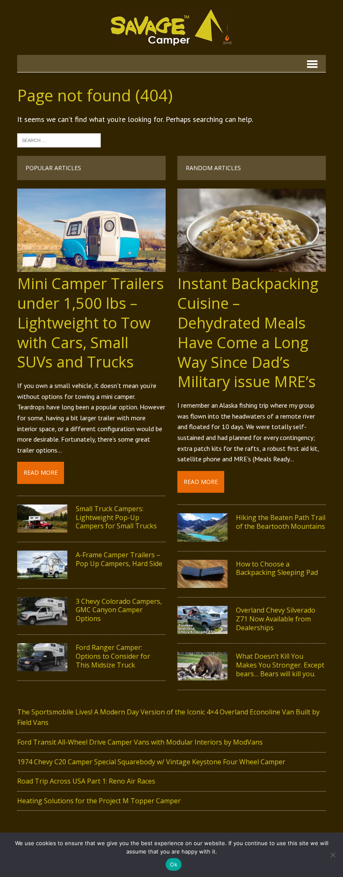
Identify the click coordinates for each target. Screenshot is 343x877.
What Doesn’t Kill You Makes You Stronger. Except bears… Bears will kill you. (280, 665)
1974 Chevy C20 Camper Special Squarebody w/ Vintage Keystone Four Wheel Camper (151, 761)
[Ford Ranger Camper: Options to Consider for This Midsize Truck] (42, 666)
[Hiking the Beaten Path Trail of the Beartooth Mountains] (202, 536)
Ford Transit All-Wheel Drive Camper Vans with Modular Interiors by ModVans (140, 742)
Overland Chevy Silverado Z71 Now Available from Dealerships (275, 618)
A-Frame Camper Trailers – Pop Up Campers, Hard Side (119, 559)
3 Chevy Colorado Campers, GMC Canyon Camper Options (119, 610)
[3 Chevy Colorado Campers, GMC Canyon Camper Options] (42, 619)
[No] (332, 855)
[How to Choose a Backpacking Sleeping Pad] (202, 582)
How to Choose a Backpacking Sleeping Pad (277, 568)
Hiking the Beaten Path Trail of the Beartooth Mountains (280, 522)
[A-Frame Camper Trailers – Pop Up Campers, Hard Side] (42, 573)
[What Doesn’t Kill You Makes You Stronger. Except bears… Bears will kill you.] (202, 674)
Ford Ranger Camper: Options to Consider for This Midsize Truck (113, 656)
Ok (173, 864)
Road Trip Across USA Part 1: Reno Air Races (86, 781)
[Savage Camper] (171, 27)
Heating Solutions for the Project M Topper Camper (99, 800)
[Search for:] (59, 139)
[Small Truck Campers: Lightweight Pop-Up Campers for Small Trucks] (42, 527)
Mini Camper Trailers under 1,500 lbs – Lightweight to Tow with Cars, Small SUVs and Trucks (90, 322)
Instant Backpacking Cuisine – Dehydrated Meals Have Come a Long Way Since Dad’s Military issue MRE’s (247, 332)
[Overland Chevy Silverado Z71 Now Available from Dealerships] (202, 628)
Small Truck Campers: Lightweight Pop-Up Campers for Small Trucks (116, 517)
